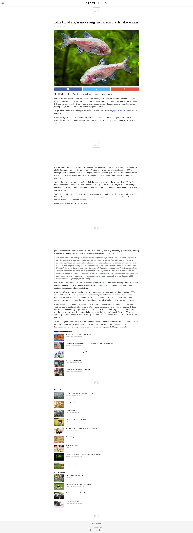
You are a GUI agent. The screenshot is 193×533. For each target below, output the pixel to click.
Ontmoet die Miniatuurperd (75, 475)
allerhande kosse (88, 285)
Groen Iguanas (70, 410)
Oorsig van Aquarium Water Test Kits (78, 369)
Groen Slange (70, 437)
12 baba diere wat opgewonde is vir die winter (81, 428)
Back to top (96, 524)
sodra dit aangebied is (110, 285)
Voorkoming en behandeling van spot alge (80, 393)
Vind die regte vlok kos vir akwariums (78, 334)
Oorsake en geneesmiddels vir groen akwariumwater (83, 454)
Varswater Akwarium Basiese (62, 18)
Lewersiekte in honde (73, 501)
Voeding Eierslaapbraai (73, 360)
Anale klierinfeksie (72, 445)
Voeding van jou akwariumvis (75, 402)
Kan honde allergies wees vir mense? (78, 484)
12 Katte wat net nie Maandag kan (77, 493)
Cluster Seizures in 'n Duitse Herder (78, 463)
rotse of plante (74, 324)
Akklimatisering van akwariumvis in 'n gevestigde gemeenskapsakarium (89, 343)
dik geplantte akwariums (119, 111)
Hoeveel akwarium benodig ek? (76, 352)
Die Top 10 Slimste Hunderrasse (76, 419)
